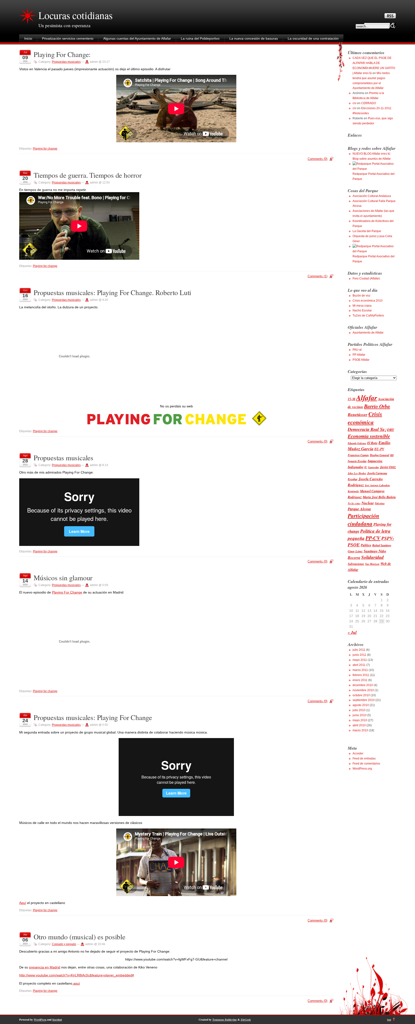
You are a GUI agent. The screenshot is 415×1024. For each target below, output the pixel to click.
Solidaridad (372, 557)
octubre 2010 (361, 695)
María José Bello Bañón (379, 497)
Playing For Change (67, 592)
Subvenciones (356, 564)
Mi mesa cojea (362, 305)
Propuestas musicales (66, 61)
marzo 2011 (360, 670)
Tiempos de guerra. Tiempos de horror (88, 175)
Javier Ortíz (388, 467)
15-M (351, 399)
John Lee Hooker (357, 473)
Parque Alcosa (359, 509)
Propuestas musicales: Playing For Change (93, 717)
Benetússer (357, 414)
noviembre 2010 (363, 690)
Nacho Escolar (362, 310)
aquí (76, 983)
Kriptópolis (353, 491)
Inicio (28, 38)
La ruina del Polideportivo (200, 38)
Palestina (379, 503)
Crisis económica (365, 418)
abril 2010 (359, 725)
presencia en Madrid (44, 967)
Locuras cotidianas (75, 15)
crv (354, 103)
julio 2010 (359, 710)
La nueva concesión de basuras (253, 38)
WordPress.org (362, 768)
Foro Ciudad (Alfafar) (366, 278)
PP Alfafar (359, 354)
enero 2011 (360, 680)
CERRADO (368, 103)
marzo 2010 (360, 730)
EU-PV (379, 449)
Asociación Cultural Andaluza (372, 196)
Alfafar (366, 397)
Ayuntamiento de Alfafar (368, 332)
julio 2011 (359, 649)
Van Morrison (372, 564)
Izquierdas (373, 467)
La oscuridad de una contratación (313, 38)
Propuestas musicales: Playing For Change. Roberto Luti (112, 292)
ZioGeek (246, 1020)
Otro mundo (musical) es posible (79, 936)
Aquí (22, 903)
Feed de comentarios (366, 763)
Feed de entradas (364, 758)
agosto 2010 (361, 705)
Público (366, 545)
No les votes (354, 503)
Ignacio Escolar (357, 461)
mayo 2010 (360, 720)
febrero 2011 (361, 675)
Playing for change (45, 148)
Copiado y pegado (64, 944)
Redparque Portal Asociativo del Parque (374, 176)
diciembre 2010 (363, 685)
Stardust (57, 1020)
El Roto (372, 443)
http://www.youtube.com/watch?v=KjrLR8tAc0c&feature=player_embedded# (76, 975)
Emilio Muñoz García (369, 446)
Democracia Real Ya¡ (367, 429)
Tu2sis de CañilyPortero (368, 315)
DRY (390, 429)
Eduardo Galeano (357, 443)
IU (365, 467)
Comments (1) (317, 276)
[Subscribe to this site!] (390, 17)
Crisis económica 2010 (368, 300)
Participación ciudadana (363, 520)
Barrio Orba (377, 406)
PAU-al (357, 349)
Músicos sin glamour (63, 577)
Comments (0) (317, 159)
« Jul (352, 632)
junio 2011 (359, 655)
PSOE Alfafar (361, 359)
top (389, 1020)
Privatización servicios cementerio (67, 38)
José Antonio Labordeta (377, 485)
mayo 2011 (360, 660)
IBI (392, 455)
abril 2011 (359, 665)
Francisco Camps (358, 455)
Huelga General (379, 455)
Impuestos (375, 460)
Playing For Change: (62, 54)
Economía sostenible (369, 436)
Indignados (355, 467)
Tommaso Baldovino (224, 1020)
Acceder (358, 753)
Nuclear (367, 503)
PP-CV (373, 538)
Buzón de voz (361, 295)
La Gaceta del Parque (367, 231)
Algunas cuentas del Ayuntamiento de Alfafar (137, 38)
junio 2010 (359, 715)
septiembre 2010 (364, 700)
